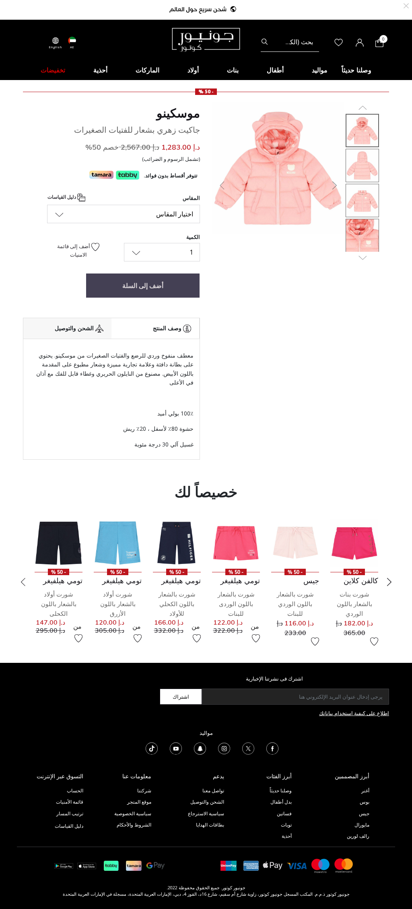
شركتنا (144, 790)
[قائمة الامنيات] (374, 642)
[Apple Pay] (273, 865)
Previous (23, 582)
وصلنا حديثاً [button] (356, 70)
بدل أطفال (281, 801)
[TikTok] (152, 747)
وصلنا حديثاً (281, 790)
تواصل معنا (212, 790)
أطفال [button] (275, 70)
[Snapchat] (200, 747)
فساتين (284, 813)
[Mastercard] (344, 865)
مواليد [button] (320, 70)
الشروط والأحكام (134, 824)
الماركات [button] (147, 70)
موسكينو (178, 113)
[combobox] (290, 42)
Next (389, 582)
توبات (286, 824)
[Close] (406, 5)
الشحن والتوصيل (207, 801)
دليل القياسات (62, 196)
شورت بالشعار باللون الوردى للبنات (236, 603)
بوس (364, 801)
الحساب (75, 790)
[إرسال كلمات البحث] (264, 42)
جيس (364, 813)
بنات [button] (233, 70)
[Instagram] (224, 747)
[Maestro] (320, 865)
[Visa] (297, 865)
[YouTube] (176, 747)
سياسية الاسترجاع (206, 813)
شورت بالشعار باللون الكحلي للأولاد (177, 603)
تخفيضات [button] (53, 70)
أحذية (287, 836)
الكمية (193, 237)
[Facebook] (272, 747)
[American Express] (251, 865)
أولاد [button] (193, 70)
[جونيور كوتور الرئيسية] (206, 39)
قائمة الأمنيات (69, 801)
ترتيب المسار (69, 813)
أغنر (365, 790)
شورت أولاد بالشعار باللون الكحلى (58, 603)
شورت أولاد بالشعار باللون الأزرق (118, 603)
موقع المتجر (139, 801)
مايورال (361, 824)
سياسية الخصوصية (132, 813)
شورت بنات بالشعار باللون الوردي (354, 603)
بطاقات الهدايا (210, 824)
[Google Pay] (155, 865)
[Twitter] (248, 747)
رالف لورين (358, 836)
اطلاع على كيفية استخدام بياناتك (354, 713)
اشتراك (181, 696)
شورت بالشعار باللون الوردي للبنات (295, 603)
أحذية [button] (100, 70)
